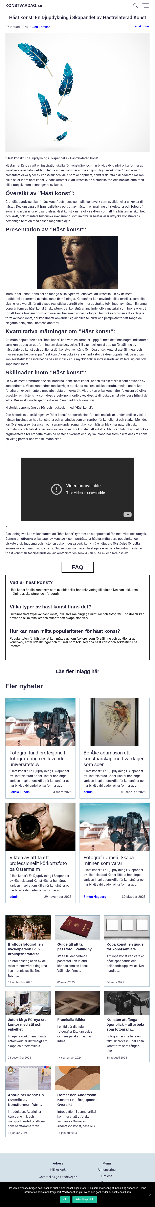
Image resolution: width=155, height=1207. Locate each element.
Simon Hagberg (95, 897)
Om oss (106, 1176)
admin (88, 792)
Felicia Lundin (19, 792)
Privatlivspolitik (84, 1199)
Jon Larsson (41, 27)
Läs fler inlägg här (77, 671)
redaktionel (142, 26)
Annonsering (107, 1170)
